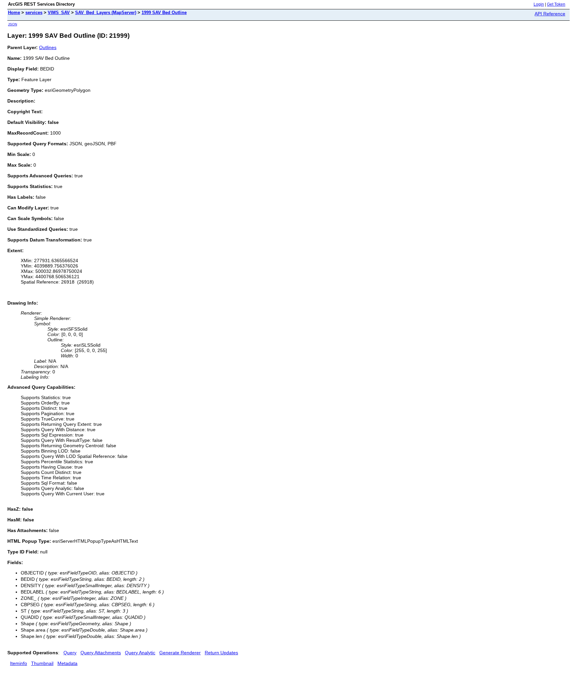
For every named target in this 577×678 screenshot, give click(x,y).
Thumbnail (42, 663)
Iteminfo (18, 663)
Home (14, 12)
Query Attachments (100, 652)
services (33, 12)
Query (69, 652)
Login (539, 4)
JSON (12, 24)
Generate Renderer (180, 652)
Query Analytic (140, 652)
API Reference (550, 13)
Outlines (47, 47)
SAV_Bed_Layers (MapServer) (105, 12)
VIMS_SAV (59, 12)
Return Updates (221, 652)
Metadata (67, 663)
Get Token (556, 4)
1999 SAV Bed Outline (164, 12)
